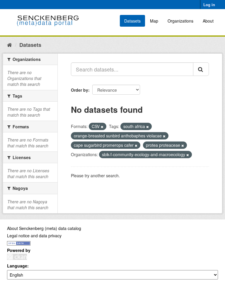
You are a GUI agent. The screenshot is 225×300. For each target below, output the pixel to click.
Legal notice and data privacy (34, 235)
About (208, 21)
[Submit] (201, 69)
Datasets (132, 21)
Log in (209, 4)
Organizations (180, 21)
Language (17, 266)
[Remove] (102, 126)
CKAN (17, 257)
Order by (79, 90)
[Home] (9, 44)
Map (154, 21)
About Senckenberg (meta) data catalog (44, 228)
